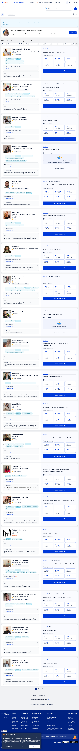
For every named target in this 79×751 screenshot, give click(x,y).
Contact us (70, 717)
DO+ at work (70, 718)
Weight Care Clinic (72, 722)
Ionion (60, 43)
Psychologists (24, 722)
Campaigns (70, 728)
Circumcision (35, 720)
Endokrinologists (25, 725)
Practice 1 (45, 48)
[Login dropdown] (68, 2)
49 (43, 689)
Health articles (50, 724)
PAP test (34, 718)
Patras (13, 724)
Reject (21, 746)
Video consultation (51, 715)
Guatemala (61, 736)
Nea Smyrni (15, 728)
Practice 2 (51, 84)
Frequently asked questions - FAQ (54, 728)
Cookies (57, 747)
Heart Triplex (35, 728)
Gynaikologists (24, 718)
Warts (33, 715)
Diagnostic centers (51, 725)
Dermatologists (24, 717)
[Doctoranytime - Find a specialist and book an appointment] (27, 704)
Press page (70, 726)
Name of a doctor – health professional (55, 720)
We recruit (70, 725)
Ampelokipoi (15, 721)
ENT (22, 715)
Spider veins (34, 726)
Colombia (52, 736)
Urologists (23, 726)
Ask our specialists (51, 729)
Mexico (47, 736)
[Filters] (2, 14)
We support (70, 731)
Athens (14, 715)
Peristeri (14, 720)
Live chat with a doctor (73, 720)
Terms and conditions (50, 747)
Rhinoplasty (34, 722)
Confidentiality (71, 729)
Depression (42, 704)
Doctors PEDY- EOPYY (51, 717)
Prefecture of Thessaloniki (15, 43)
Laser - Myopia (35, 725)
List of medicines (50, 731)
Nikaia (13, 726)
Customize (9, 746)
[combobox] (23, 8)
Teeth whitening (35, 721)
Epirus (41, 43)
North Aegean (33, 43)
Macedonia (68, 43)
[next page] (45, 688)
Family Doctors (50, 718)
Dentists (23, 720)
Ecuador (56, 736)
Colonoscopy (35, 717)
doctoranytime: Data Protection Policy (69, 747)
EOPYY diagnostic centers (52, 726)
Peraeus (14, 718)
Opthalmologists (25, 724)
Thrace (54, 43)
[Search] (75, 8)
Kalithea (14, 722)
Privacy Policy (6, 741)
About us (69, 715)
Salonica (14, 717)
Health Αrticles (34, 704)
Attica (3, 43)
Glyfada (14, 725)
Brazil (65, 736)
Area (48, 721)
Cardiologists (24, 728)
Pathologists (24, 721)
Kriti (26, 43)
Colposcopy (34, 724)
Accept (34, 746)
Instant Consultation (72, 724)
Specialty (49, 722)
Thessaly (47, 43)
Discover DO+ (71, 721)
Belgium (43, 736)
